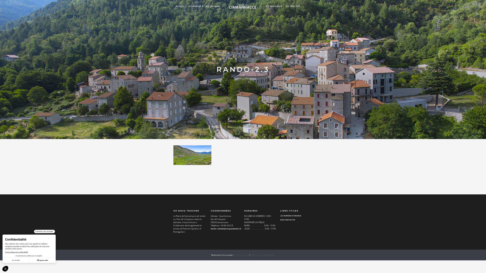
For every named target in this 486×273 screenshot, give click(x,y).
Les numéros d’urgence (290, 216)
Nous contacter (287, 220)
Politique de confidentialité (262, 255)
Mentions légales (241, 255)
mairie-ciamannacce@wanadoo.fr (226, 229)
